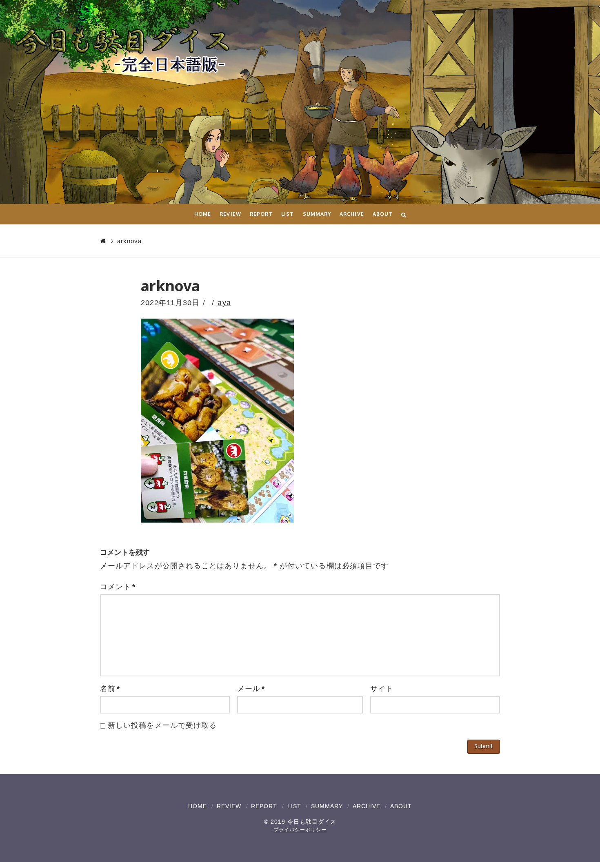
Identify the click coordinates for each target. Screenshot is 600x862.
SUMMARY (327, 806)
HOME (197, 806)
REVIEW (229, 806)
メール (251, 689)
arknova (129, 240)
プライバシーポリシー (300, 830)
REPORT (264, 806)
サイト (381, 689)
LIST (294, 806)
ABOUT (401, 806)
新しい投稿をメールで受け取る (162, 725)
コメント (118, 587)
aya (224, 303)
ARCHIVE (366, 806)
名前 (110, 689)
